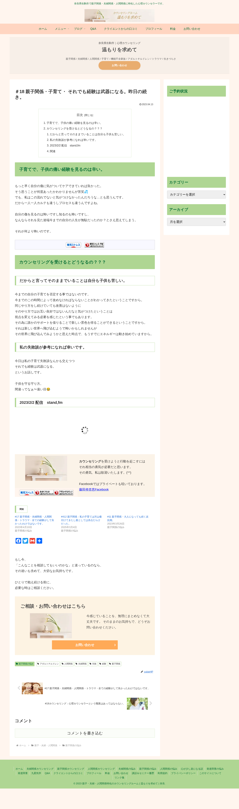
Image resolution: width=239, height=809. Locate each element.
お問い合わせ (119, 65)
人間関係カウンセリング (101, 768)
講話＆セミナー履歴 (143, 773)
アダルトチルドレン (49, 664)
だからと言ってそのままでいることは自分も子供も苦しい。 (87, 134)
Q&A (47, 773)
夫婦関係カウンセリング (40, 768)
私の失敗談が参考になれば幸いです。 (73, 139)
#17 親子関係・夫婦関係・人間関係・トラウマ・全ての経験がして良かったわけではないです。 (34, 520)
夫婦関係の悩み (127, 768)
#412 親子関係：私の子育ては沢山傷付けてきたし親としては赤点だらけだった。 (81, 520)
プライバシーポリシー (183, 773)
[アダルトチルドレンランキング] (63, 492)
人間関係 (68, 664)
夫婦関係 (82, 664)
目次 (80, 115)
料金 (107, 773)
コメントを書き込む (85, 733)
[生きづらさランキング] (44, 492)
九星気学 (36, 773)
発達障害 (23, 773)
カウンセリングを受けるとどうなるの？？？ (75, 128)
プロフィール (94, 773)
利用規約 (162, 773)
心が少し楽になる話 (192, 768)
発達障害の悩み (215, 768)
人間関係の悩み (168, 768)
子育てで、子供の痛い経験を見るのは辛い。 (75, 122)
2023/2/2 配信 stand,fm (65, 145)
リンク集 (119, 777)
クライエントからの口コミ (68, 773)
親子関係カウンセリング (70, 768)
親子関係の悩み (26, 664)
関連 (52, 151)
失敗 (94, 664)
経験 (104, 664)
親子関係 (116, 664)
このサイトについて (210, 773)
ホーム (19, 768)
